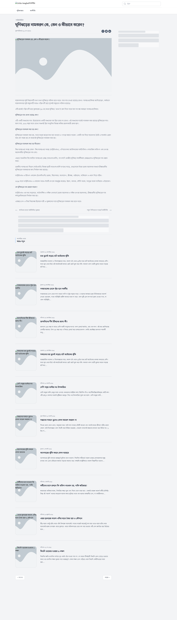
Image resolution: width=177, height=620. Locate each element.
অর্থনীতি (32, 11)
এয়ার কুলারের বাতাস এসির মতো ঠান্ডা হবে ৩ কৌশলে (61, 518)
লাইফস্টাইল (19, 20)
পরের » (107, 577)
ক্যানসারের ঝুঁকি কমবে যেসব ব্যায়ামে (54, 452)
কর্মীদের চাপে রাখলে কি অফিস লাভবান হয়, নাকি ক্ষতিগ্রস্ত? (63, 485)
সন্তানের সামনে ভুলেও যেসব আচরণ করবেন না (58, 420)
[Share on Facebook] (103, 31)
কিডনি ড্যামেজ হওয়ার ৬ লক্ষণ (52, 551)
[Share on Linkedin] (109, 31)
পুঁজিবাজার (20, 11)
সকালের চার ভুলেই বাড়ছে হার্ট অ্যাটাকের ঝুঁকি (58, 354)
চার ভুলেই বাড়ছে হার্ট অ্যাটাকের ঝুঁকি (54, 256)
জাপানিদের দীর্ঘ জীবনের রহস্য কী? (53, 321)
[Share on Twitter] (106, 31)
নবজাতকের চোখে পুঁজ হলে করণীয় (53, 288)
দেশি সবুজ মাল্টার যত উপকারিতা (53, 387)
